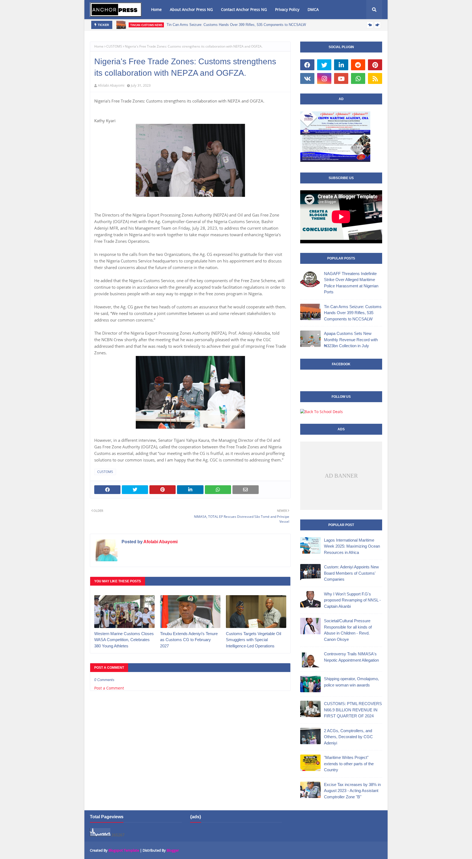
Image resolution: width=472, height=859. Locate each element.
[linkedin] (341, 64)
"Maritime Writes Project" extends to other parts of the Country (349, 763)
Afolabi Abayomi (111, 85)
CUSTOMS (114, 46)
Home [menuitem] (156, 9)
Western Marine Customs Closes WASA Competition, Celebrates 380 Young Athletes (124, 639)
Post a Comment (109, 688)
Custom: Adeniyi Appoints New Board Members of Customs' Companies (351, 573)
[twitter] (324, 64)
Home (99, 46)
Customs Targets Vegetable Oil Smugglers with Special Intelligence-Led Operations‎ (253, 639)
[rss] (375, 78)
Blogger (173, 850)
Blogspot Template (123, 850)
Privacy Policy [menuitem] (287, 9)
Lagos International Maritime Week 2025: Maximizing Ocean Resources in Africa (352, 546)
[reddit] (358, 64)
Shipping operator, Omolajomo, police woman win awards (351, 681)
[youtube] (341, 78)
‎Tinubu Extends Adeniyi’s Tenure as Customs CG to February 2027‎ (189, 639)
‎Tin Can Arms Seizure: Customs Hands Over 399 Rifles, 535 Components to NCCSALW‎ (236, 25)
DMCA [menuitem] (313, 9)
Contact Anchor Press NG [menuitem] (244, 9)
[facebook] (307, 64)
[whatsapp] (358, 78)
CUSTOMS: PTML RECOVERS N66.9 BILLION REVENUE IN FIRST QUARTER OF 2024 (353, 709)
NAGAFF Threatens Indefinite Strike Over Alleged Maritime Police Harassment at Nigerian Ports (351, 282)
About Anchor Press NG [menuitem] (191, 9)
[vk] (307, 78)
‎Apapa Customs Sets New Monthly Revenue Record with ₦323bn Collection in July (351, 339)
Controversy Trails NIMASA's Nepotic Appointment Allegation (351, 656)
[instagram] (324, 78)
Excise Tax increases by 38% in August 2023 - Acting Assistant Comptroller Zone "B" (352, 790)
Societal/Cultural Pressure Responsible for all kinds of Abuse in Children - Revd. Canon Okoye (348, 630)
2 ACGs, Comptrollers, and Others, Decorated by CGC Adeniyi (348, 736)
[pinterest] (375, 64)
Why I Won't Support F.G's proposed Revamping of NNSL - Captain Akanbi (352, 600)
